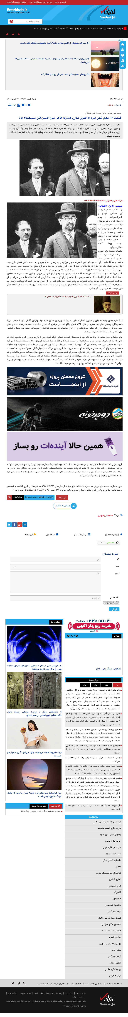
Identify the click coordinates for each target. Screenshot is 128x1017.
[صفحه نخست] (122, 44)
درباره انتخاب (81, 993)
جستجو (82, 996)
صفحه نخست (116, 984)
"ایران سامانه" (68, 1005)
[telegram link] (19, 983)
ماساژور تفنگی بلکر (112, 860)
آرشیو (74, 996)
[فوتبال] (122, 55)
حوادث (40, 984)
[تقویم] (122, 60)
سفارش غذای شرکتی (111, 924)
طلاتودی (117, 899)
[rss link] (24, 983)
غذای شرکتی (115, 879)
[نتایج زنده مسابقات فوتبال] (122, 65)
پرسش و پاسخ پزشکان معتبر (107, 822)
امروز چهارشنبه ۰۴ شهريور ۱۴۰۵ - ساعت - (104, 28)
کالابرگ (117, 892)
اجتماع (70, 984)
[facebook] (14, 524)
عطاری (118, 866)
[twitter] (9, 524)
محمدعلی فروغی (105, 515)
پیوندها (49, 2)
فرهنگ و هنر (51, 984)
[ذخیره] (18, 105)
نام (118, 558)
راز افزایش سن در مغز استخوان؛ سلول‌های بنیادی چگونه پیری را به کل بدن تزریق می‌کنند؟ (34, 667)
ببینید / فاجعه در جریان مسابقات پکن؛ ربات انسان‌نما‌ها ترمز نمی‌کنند (93, 759)
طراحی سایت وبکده (111, 931)
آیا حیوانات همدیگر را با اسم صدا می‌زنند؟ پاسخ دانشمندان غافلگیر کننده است (54, 43)
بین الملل (94, 984)
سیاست (104, 984)
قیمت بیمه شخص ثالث (109, 918)
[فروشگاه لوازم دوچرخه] (65, 414)
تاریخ (118, 105)
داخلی (110, 105)
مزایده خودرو (115, 937)
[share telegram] (13, 34)
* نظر (117, 573)
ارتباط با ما (69, 993)
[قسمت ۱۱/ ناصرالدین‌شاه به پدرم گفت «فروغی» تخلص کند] (107, 304)
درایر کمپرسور (114, 886)
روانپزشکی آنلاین (113, 969)
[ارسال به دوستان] (14, 105)
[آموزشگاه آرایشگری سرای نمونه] (65, 446)
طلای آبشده (115, 963)
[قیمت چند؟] (122, 49)
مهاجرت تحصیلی (113, 905)
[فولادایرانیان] (65, 381)
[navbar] (125, 28)
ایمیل (117, 566)
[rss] (19, 34)
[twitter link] (12, 983)
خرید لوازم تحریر (113, 841)
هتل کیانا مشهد (113, 854)
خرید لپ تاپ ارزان (112, 847)
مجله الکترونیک (20, 2)
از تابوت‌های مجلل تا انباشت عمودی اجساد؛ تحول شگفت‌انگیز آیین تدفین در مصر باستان (34, 713)
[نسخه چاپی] (9, 105)
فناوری (62, 984)
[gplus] (19, 524)
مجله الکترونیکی (25, 993)
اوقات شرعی (32, 2)
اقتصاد (78, 984)
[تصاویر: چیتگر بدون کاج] (93, 653)
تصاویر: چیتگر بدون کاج (108, 669)
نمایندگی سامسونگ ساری (108, 873)
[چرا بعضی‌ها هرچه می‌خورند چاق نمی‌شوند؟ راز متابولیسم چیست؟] (34, 733)
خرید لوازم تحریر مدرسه (109, 828)
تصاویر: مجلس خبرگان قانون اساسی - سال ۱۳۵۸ (40, 811)
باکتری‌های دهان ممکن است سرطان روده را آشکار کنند (65, 74)
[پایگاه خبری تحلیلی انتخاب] (109, 14)
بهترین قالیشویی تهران (110, 943)
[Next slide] (68, 636)
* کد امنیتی (114, 597)
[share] (7, 34)
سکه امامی (116, 950)
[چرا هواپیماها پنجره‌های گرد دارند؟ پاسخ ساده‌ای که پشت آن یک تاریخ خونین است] (34, 774)
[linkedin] (24, 524)
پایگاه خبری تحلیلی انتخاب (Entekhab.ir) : (103, 200)
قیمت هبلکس (114, 911)
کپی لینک (62, 497)
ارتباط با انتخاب (60, 2)
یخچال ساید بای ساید (110, 834)
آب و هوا (41, 2)
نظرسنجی (9, 2)
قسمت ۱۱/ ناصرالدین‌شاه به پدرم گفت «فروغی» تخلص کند (67, 296)
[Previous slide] (77, 636)
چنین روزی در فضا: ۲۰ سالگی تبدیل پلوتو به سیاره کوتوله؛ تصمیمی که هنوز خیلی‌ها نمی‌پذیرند (52, 60)
